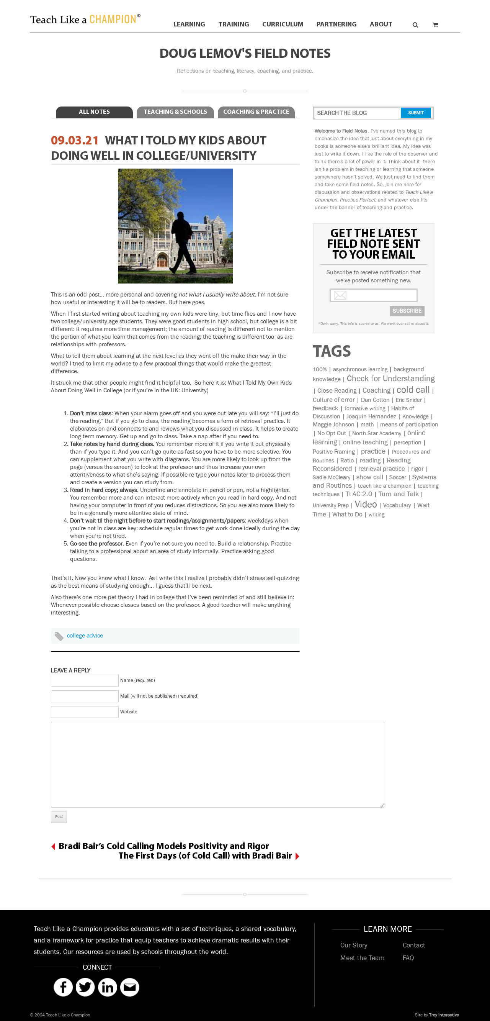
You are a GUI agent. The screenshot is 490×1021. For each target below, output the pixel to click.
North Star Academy (376, 433)
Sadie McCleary (331, 477)
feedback (325, 408)
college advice (85, 636)
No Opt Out (331, 433)
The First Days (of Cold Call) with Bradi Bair (205, 856)
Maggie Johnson (333, 425)
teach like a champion (385, 486)
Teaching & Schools (175, 112)
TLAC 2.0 (359, 494)
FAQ (408, 958)
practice (373, 451)
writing (376, 514)
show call (369, 477)
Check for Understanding (391, 379)
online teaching (365, 442)
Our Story (353, 945)
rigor (417, 469)
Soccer (397, 478)
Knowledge (415, 416)
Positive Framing (334, 452)
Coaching (376, 390)
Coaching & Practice (256, 112)
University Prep (331, 505)
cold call (413, 390)
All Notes (94, 112)
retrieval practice (381, 469)
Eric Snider (409, 400)
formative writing (365, 408)
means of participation (409, 425)
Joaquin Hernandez (371, 417)
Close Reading (336, 391)
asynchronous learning (360, 369)
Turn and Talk (399, 494)
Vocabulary (397, 505)
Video (366, 504)
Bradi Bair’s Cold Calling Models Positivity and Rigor (164, 846)
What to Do (347, 514)
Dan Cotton (375, 400)
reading (370, 460)
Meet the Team (362, 958)
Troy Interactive (444, 1015)
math (367, 425)
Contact (414, 945)
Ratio (347, 461)
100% (320, 369)
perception (407, 443)
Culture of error (334, 400)
